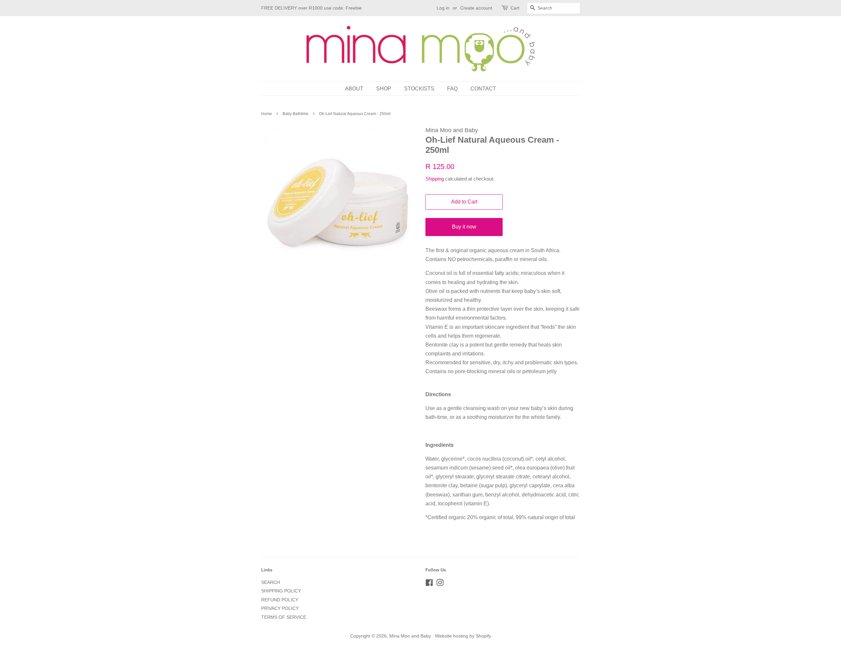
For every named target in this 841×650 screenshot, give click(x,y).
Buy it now (464, 226)
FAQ (452, 88)
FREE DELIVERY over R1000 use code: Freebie (311, 8)
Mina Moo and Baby (410, 636)
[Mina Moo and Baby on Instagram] (439, 584)
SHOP (383, 88)
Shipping (434, 178)
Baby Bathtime (295, 113)
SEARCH (270, 582)
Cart (515, 8)
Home (266, 113)
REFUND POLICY (279, 599)
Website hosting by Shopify (463, 636)
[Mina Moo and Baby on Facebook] (429, 584)
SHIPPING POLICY (281, 591)
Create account (476, 8)
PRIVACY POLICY (280, 608)
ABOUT (354, 88)
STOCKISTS (419, 88)
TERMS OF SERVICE (283, 617)
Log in (443, 8)
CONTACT (483, 88)
